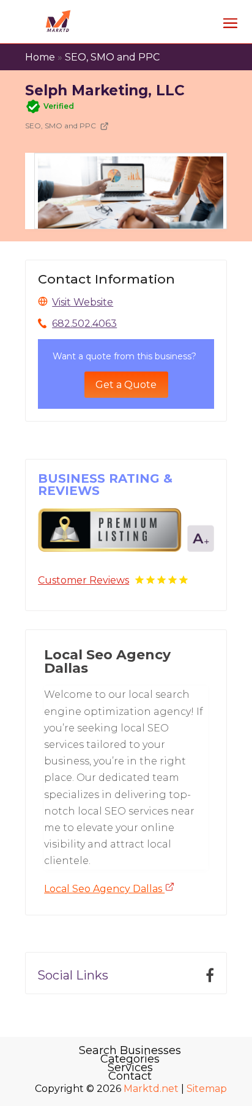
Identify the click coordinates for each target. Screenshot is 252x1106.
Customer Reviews (83, 580)
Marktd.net (151, 1088)
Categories (130, 1059)
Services (130, 1067)
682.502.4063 (84, 323)
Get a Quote (126, 384)
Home (40, 57)
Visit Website (82, 302)
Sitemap (207, 1088)
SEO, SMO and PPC (112, 57)
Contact (130, 1076)
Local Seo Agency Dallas (104, 889)
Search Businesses (130, 1050)
